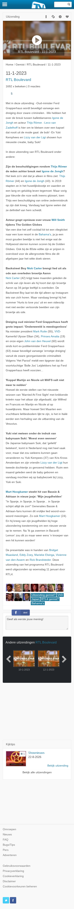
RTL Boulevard (18, 80)
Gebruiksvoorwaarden (16, 865)
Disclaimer (9, 881)
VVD (57, 331)
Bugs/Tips (9, 844)
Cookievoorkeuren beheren (20, 886)
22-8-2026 (34, 757)
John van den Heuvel (37, 341)
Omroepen (9, 829)
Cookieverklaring (13, 876)
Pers (5, 849)
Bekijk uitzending (57, 765)
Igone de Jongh (52, 171)
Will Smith (58, 219)
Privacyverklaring (13, 871)
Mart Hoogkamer (17, 491)
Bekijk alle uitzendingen (37, 772)
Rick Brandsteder (40, 559)
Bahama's (45, 234)
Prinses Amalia (50, 336)
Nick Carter (34, 268)
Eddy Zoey (26, 554)
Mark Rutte (40, 331)
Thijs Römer (34, 122)
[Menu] (5, 4)
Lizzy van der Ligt (35, 137)
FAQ (5, 839)
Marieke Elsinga (44, 554)
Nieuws (7, 834)
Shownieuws (36, 752)
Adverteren (10, 855)
